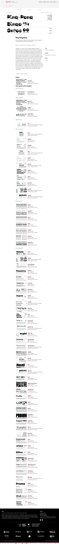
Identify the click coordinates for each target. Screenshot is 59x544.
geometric (25, 73)
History (51, 1)
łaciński (46, 59)
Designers (44, 1)
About (48, 1)
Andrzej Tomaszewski (19, 40)
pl (57, 1)
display (22, 73)
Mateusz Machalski (29, 41)
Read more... (27, 518)
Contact (54, 1)
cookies (5, 540)
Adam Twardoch (34, 40)
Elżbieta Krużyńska (27, 40)
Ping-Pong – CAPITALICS (49, 50)
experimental (18, 73)
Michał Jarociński (22, 41)
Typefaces (40, 1)
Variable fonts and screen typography (25, 45)
